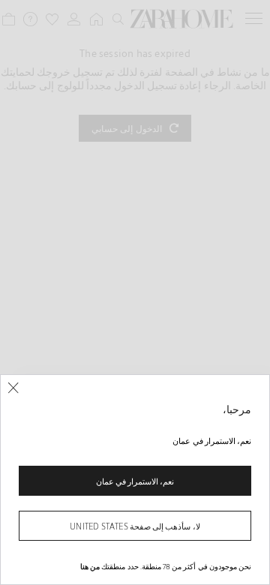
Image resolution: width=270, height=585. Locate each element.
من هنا (90, 566)
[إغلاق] (13, 388)
